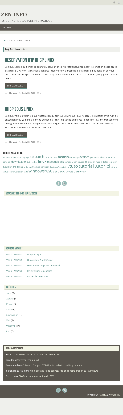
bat (32, 157)
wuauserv (74, 171)
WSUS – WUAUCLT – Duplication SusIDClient (29, 260)
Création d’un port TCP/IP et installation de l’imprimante (52, 365)
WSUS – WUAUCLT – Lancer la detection (27, 276)
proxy (114, 161)
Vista (26, 172)
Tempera (103, 395)
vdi (112, 167)
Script (9, 309)
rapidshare (9, 166)
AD (17, 157)
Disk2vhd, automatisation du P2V (36, 376)
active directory (9, 157)
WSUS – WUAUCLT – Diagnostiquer (24, 254)
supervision (43, 166)
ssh (36, 166)
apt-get (26, 157)
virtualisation (17, 172)
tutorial (86, 166)
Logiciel (10, 298)
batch (39, 156)
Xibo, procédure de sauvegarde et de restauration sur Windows (64, 370)
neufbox (67, 161)
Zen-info (14, 14)
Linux (8, 293)
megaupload (55, 161)
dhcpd (77, 157)
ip (114, 157)
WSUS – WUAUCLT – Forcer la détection (39, 354)
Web (8, 320)
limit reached (32, 162)
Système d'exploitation (59, 167)
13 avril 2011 (28, 92)
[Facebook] (114, 2)
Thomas (12, 92)
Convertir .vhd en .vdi (27, 359)
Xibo (8, 331)
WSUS (49, 171)
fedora (85, 157)
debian (63, 156)
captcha (48, 157)
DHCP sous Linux (19, 109)
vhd (115, 167)
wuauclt (61, 171)
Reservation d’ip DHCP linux (29, 60)
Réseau (9, 304)
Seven (28, 167)
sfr (32, 166)
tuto (73, 166)
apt (21, 157)
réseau (21, 166)
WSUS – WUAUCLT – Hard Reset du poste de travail (33, 265)
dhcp (72, 157)
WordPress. (114, 395)
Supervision (12, 314)
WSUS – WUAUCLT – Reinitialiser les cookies (29, 270)
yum (84, 172)
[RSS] (119, 2)
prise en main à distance (99, 161)
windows (37, 171)
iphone (6, 161)
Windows (10, 325)
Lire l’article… (15, 85)
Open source (78, 161)
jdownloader (18, 161)
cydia (55, 157)
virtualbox (7, 172)
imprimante (106, 157)
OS (86, 162)
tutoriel (102, 166)
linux (42, 161)
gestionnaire (95, 157)
